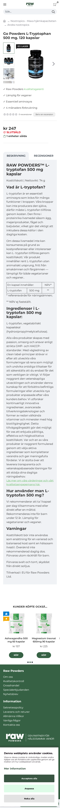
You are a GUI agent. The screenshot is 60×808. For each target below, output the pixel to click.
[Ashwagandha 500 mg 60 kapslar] (16, 623)
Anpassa (29, 788)
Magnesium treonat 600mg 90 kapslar (44, 640)
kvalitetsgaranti (34, 89)
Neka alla (29, 798)
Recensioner (43, 155)
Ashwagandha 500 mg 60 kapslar (16, 640)
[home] (4, 21)
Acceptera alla (29, 778)
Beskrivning (16, 155)
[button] (19, 63)
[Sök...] (53, 11)
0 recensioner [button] (25, 114)
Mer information (15, 768)
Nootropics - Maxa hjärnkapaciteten (33, 21)
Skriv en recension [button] (44, 114)
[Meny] (5, 4)
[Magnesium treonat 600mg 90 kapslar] (44, 623)
